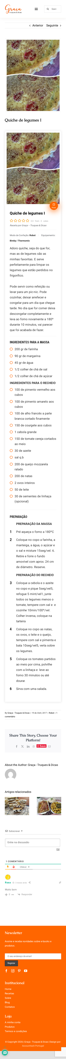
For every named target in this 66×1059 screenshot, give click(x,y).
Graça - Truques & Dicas (19, 712)
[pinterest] (19, 970)
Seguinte (52, 25)
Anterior (37, 25)
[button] (7, 806)
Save (43, 746)
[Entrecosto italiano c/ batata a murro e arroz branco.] (49, 806)
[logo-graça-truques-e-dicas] (13, 5)
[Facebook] (16, 746)
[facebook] (6, 970)
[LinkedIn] (28, 746)
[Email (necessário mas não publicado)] (49, 746)
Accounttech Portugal (33, 1046)
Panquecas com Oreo (17, 800)
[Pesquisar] (52, 9)
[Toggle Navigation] (36, 9)
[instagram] (12, 970)
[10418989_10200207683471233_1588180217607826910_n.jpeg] (33, 75)
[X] (22, 746)
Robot (51, 712)
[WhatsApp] (34, 746)
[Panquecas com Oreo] (17, 806)
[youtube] (25, 970)
